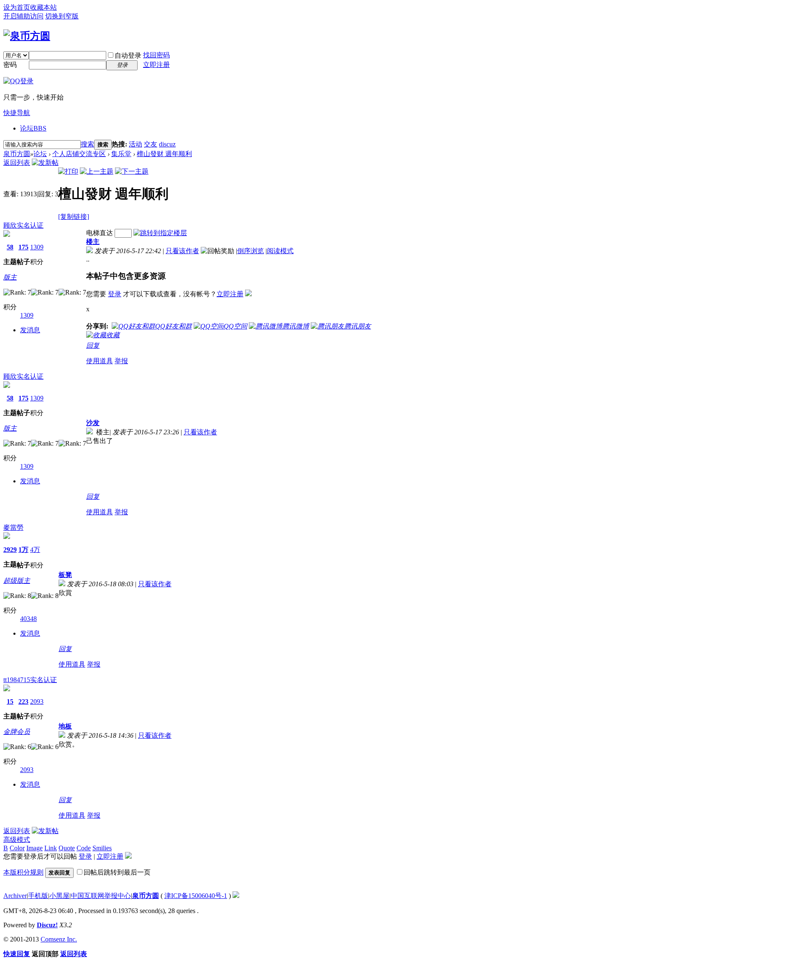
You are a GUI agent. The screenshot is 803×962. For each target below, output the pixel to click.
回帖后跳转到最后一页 (117, 872)
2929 (10, 549)
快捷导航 (16, 112)
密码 (10, 64)
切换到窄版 (62, 16)
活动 (135, 144)
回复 (93, 345)
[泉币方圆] (26, 36)
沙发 (93, 422)
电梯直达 (99, 232)
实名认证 (30, 225)
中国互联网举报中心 (101, 895)
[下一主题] (131, 171)
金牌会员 (16, 731)
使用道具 (99, 360)
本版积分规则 (23, 872)
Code (84, 848)
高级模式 (16, 839)
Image (34, 848)
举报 (121, 360)
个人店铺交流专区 (79, 153)
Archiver (15, 895)
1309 (36, 247)
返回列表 (16, 162)
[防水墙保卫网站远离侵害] (236, 895)
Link (50, 848)
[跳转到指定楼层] (160, 232)
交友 (150, 144)
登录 (114, 294)
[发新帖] (45, 162)
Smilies (102, 848)
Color (17, 848)
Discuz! (47, 925)
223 (23, 701)
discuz (167, 144)
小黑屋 (59, 895)
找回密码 (156, 55)
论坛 (33, 128)
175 (23, 247)
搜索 (87, 144)
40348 (28, 618)
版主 (10, 277)
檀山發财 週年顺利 (164, 153)
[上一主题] (96, 171)
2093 (36, 701)
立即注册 (156, 64)
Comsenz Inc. (59, 939)
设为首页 (16, 7)
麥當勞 (13, 527)
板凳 (65, 574)
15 (10, 701)
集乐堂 (121, 153)
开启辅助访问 (23, 16)
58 (10, 247)
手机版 (38, 895)
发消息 (30, 329)
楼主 (93, 241)
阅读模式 (280, 250)
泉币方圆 (16, 153)
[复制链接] (73, 216)
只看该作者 (182, 250)
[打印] (68, 171)
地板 (65, 726)
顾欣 (10, 225)
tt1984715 (16, 679)
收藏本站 (43, 7)
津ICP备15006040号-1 (195, 895)
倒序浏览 (250, 250)
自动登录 (128, 55)
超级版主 (16, 580)
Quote (67, 848)
